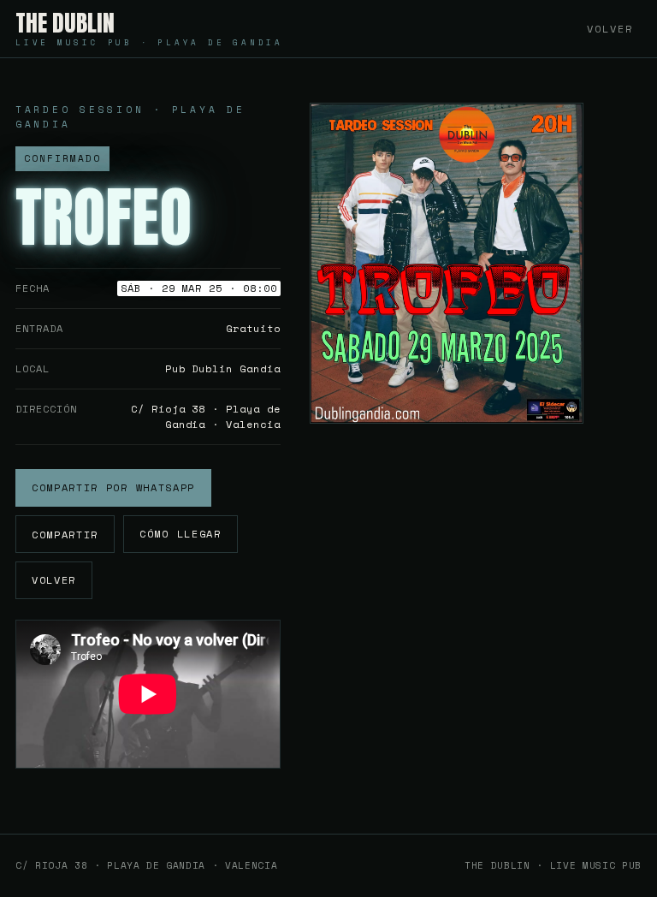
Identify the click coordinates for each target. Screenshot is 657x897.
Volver (610, 28)
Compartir (65, 534)
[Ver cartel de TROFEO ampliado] (447, 263)
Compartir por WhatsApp (113, 487)
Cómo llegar (180, 533)
